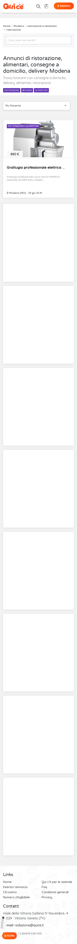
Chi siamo (10, 892)
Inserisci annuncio (15, 887)
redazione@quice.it (29, 925)
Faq (44, 887)
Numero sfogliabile (16, 897)
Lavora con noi (30, 933)
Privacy (47, 897)
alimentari (41, 90)
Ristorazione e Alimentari (23, 126)
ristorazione (11, 90)
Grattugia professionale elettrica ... (36, 167)
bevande (27, 90)
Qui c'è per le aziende (57, 882)
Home (7, 882)
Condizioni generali (55, 892)
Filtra (10, 935)
